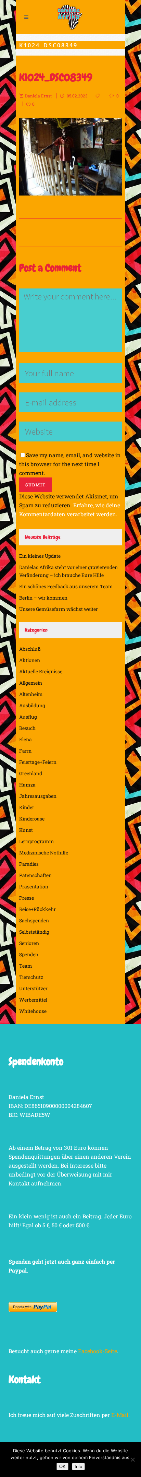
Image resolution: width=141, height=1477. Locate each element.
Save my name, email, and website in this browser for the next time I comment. (70, 463)
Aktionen (29, 660)
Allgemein (30, 683)
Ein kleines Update (40, 556)
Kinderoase (31, 818)
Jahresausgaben (37, 796)
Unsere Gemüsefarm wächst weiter (58, 609)
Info (78, 1466)
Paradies (29, 864)
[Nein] (132, 1459)
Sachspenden (34, 920)
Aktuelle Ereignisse (40, 671)
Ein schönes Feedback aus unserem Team (66, 586)
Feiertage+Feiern (37, 762)
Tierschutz (31, 977)
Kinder (26, 807)
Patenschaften (35, 875)
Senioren (29, 943)
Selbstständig (34, 932)
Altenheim (31, 694)
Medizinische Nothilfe (43, 852)
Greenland (30, 773)
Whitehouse (33, 1011)
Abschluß (30, 649)
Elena (25, 739)
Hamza (27, 784)
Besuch (27, 728)
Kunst (26, 830)
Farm (25, 750)
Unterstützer (33, 988)
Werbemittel (33, 999)
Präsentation (33, 886)
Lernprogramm (36, 841)
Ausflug (28, 716)
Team (25, 965)
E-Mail (119, 1414)
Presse (26, 898)
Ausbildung (32, 705)
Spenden (28, 954)
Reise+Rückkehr (37, 909)
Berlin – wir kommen (43, 597)
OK (62, 1466)
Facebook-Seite (97, 1351)
